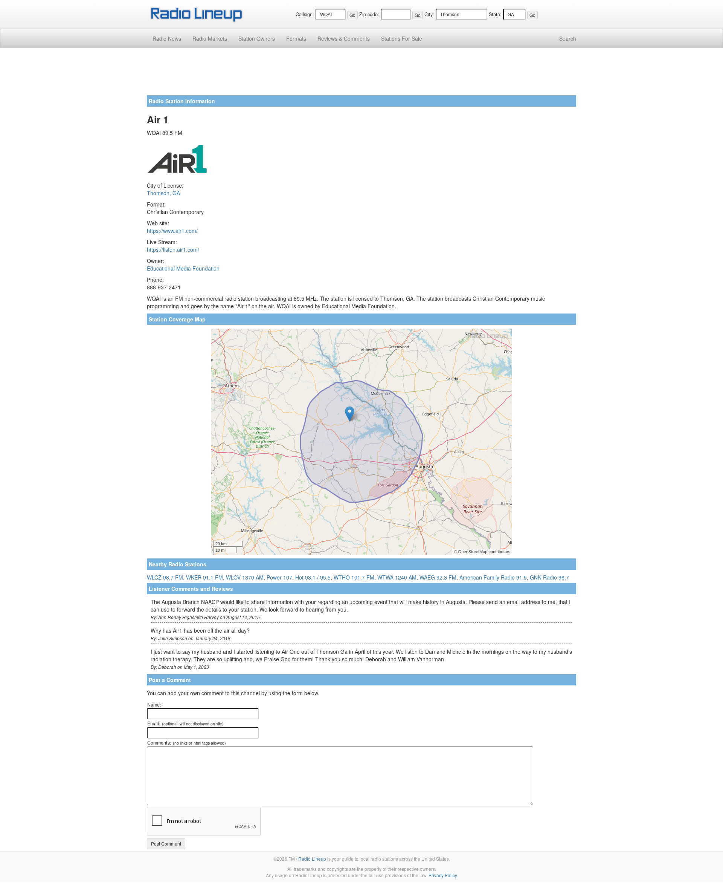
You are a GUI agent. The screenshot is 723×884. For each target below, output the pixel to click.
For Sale (401, 38)
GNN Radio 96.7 (549, 577)
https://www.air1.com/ (172, 230)
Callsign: (305, 14)
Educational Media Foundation (183, 268)
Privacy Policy (443, 875)
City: (429, 14)
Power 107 (279, 577)
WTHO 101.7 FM (354, 577)
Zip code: (369, 14)
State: (495, 14)
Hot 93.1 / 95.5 (313, 577)
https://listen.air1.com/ (173, 249)
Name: (154, 704)
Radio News (167, 38)
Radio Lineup (312, 858)
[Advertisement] (361, 75)
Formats (296, 38)
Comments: (186, 742)
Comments (343, 38)
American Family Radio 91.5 (493, 577)
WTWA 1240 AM (396, 577)
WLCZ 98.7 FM (165, 577)
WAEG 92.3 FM (437, 577)
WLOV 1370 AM (245, 577)
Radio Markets (209, 38)
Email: (185, 723)
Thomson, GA (163, 193)
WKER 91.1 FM (204, 577)
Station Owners (256, 38)
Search (567, 38)
